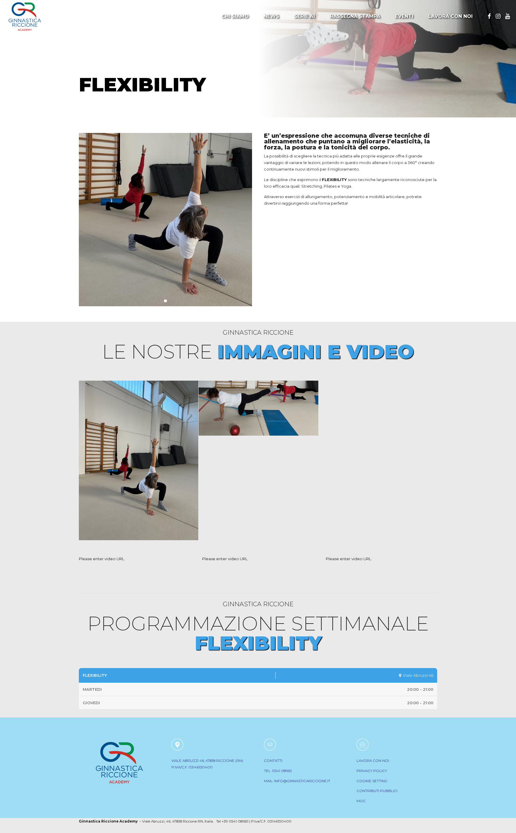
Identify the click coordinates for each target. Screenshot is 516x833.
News (271, 16)
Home (89, 65)
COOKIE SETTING (372, 781)
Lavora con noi (450, 16)
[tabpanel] (165, 219)
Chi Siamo (235, 16)
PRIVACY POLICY (372, 771)
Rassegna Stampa (355, 16)
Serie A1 (304, 16)
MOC (361, 801)
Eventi (404, 16)
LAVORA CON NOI (373, 761)
